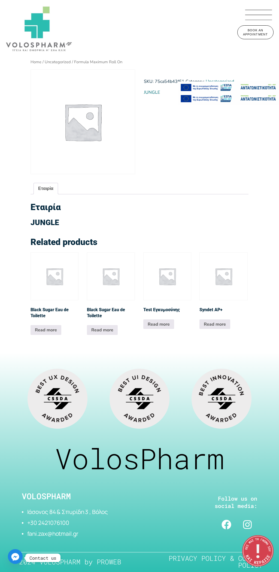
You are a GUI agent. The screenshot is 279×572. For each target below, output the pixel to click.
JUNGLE (152, 92)
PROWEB (109, 561)
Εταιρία (45, 189)
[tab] (46, 189)
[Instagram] (247, 524)
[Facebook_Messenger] (15, 557)
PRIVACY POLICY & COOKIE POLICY (216, 562)
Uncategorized (58, 62)
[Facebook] (226, 524)
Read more (46, 330)
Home (36, 62)
